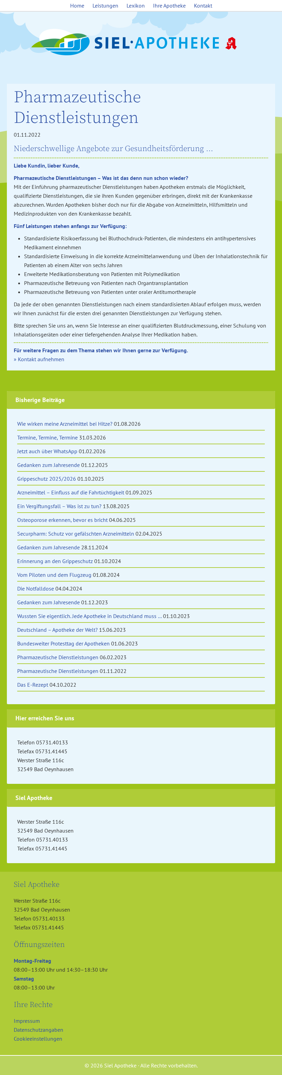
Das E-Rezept (32, 684)
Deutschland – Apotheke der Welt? (57, 629)
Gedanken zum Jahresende (48, 464)
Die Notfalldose (35, 588)
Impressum (27, 1020)
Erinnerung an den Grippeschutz (55, 561)
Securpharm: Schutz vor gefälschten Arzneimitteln (75, 533)
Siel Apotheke (141, 42)
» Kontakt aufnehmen (39, 359)
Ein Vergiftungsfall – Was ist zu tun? (59, 506)
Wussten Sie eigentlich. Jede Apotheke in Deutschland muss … (89, 616)
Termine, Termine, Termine (47, 437)
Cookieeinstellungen (38, 1038)
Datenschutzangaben (38, 1029)
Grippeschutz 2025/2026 (46, 478)
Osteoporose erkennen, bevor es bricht (62, 519)
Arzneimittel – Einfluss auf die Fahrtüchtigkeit (70, 492)
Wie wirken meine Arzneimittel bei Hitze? (64, 423)
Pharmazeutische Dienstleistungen (57, 657)
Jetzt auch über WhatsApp (47, 451)
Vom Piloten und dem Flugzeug (54, 574)
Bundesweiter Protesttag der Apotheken (63, 643)
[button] (15, 1060)
